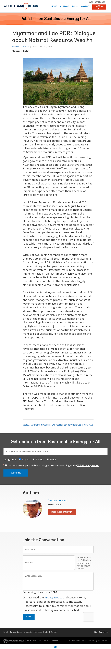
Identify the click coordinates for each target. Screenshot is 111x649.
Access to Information (33, 632)
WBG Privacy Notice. (88, 465)
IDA (34, 640)
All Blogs (64, 6)
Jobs (46, 632)
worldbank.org (97, 2)
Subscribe (16, 473)
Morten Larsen (20, 47)
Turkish (40, 459)
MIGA (46, 640)
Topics (75, 6)
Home (54, 6)
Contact (85, 6)
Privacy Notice (53, 597)
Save (28, 617)
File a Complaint (101, 632)
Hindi (53, 459)
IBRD (29, 640)
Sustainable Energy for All (67, 19)
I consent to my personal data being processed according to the (53, 465)
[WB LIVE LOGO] (99, 7)
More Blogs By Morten (61, 512)
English (26, 51)
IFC (39, 640)
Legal (5, 632)
